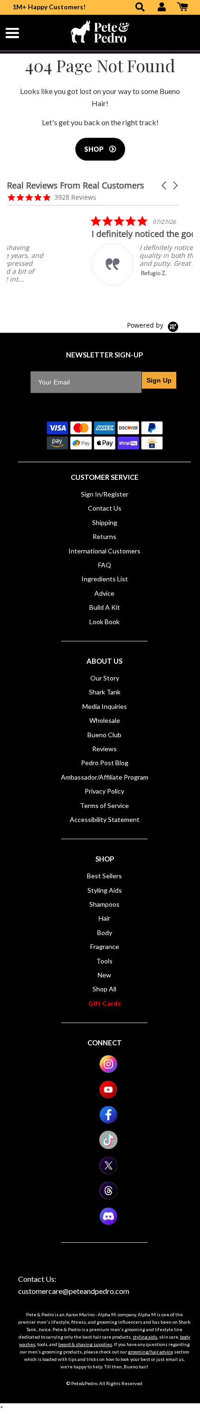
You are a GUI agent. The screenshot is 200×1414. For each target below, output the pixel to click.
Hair (104, 918)
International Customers (104, 551)
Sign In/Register (104, 494)
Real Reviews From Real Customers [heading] (75, 185)
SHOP (94, 149)
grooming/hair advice (150, 1351)
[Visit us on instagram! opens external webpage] (108, 1071)
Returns (104, 536)
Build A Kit (104, 607)
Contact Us (104, 508)
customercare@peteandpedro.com (73, 1290)
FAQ (104, 565)
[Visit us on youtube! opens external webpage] (108, 1096)
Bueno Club (104, 735)
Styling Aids (104, 890)
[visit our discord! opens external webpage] (108, 1223)
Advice (104, 593)
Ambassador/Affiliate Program (104, 777)
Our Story (104, 678)
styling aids (145, 1337)
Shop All (104, 989)
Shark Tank (104, 692)
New (104, 975)
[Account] (162, 7)
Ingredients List (104, 579)
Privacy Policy (104, 791)
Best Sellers (104, 876)
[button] (164, 185)
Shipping (104, 522)
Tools (104, 961)
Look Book (104, 622)
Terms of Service (104, 805)
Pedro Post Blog (104, 763)
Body (104, 932)
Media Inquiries (104, 706)
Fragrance (104, 946)
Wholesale (104, 720)
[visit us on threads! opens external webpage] (108, 1197)
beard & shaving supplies (85, 1344)
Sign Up (159, 380)
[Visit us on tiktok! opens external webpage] (108, 1147)
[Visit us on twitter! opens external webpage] (108, 1172)
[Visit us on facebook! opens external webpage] (108, 1121)
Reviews (104, 749)
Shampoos (104, 904)
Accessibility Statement (105, 819)
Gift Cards (104, 1003)
